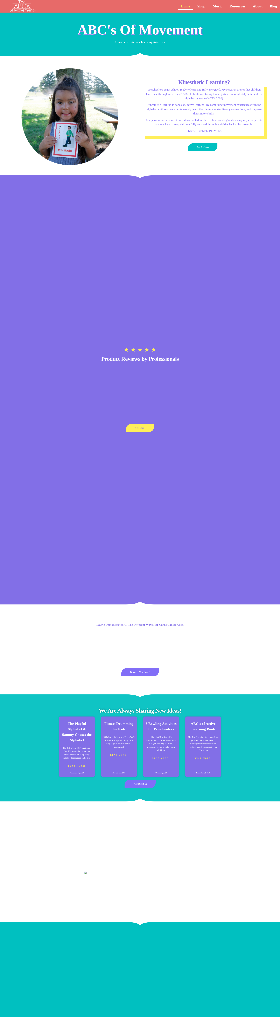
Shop (201, 6)
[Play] (140, 646)
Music (217, 6)
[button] (61, 646)
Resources (237, 6)
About (257, 6)
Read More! (76, 766)
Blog (273, 6)
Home (185, 6)
